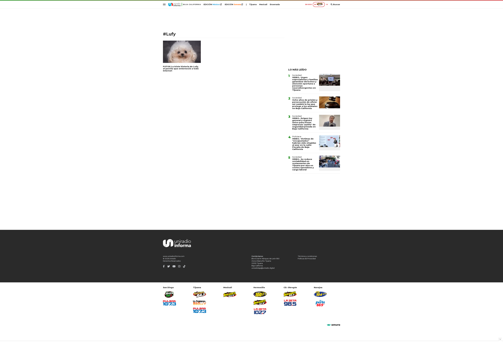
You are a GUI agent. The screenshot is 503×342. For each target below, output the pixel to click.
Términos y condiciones (307, 256)
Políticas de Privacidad (307, 259)
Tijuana (253, 4)
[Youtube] (174, 266)
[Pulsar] (169, 302)
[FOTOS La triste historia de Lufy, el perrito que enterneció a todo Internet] (182, 52)
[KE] (320, 294)
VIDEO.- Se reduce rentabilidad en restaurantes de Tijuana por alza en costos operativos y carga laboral (303, 164)
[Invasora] (169, 294)
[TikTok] (184, 266)
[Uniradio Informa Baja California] (184, 4)
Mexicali (263, 4)
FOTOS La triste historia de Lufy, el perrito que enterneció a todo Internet (181, 68)
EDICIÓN (212, 4)
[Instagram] (179, 266)
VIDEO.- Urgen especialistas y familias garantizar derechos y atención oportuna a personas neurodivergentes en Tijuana (305, 83)
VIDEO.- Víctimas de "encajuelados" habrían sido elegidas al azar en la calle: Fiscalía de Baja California (304, 143)
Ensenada (275, 4)
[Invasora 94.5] (199, 294)
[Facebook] (164, 266)
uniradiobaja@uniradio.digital (263, 268)
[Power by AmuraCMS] (333, 325)
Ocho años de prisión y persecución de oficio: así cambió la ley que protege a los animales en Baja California (304, 104)
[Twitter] (168, 266)
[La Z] (260, 311)
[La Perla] (320, 303)
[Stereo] (260, 294)
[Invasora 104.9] (229, 294)
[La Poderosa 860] (199, 302)
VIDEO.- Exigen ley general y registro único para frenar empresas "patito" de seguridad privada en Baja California (304, 123)
